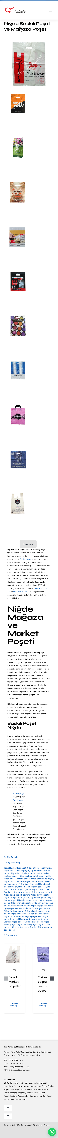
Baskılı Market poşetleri (15, 981)
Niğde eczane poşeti (42, 892)
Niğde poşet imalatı (27, 919)
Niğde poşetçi (18, 921)
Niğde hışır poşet (38, 897)
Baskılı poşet (25, 559)
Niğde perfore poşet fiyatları (36, 908)
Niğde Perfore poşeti (14, 911)
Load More (28, 544)
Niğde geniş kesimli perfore (17, 895)
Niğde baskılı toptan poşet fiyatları (27, 888)
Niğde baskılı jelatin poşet (23, 873)
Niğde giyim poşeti (40, 895)
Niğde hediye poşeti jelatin (17, 897)
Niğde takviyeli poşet (27, 924)
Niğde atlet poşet (17, 868)
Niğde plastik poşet (34, 911)
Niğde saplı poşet (34, 921)
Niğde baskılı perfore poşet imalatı (20, 881)
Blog (18, 862)
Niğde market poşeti (21, 903)
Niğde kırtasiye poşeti (27, 900)
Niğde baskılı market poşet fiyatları (35, 876)
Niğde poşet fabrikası (14, 916)
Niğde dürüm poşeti (21, 892)
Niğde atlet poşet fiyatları (39, 868)
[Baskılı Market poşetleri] (14, 947)
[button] (6, 978)
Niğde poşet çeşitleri (39, 913)
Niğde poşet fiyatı (33, 916)
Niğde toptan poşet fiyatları (24, 927)
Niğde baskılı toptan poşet (31, 886)
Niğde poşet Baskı (19, 913)
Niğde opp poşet (39, 905)
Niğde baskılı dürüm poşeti (16, 870)
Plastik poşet (18, 800)
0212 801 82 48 (20, 591)
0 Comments (10, 935)
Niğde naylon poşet (20, 905)
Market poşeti (19, 793)
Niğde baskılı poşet (28, 884)
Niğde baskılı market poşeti (17, 878)
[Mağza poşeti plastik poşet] (43, 947)
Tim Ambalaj (12, 857)
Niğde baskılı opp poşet (42, 878)
